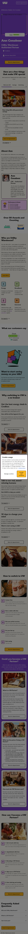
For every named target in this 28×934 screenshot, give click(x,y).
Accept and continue (21, 474)
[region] (14, 467)
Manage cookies (9, 473)
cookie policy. (21, 468)
